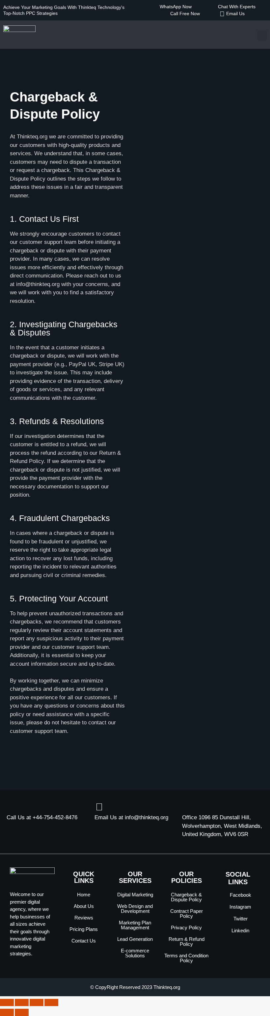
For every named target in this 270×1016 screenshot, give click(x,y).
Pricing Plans (83, 929)
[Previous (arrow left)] (7, 1012)
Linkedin (239, 930)
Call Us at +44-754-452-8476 (42, 817)
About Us (84, 906)
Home (83, 894)
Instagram (239, 907)
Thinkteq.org (166, 987)
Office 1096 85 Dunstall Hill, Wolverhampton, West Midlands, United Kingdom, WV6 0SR (222, 825)
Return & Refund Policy (186, 941)
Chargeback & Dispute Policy (186, 897)
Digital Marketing (135, 894)
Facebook (240, 895)
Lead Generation (135, 939)
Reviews (83, 917)
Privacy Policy (186, 927)
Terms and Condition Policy (186, 958)
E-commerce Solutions (135, 953)
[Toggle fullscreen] (22, 1002)
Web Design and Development (135, 908)
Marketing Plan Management (135, 925)
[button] (262, 35)
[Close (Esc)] (51, 1002)
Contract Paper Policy (186, 913)
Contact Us (83, 940)
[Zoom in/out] (7, 1002)
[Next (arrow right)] (22, 1012)
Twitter (240, 918)
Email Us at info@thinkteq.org (131, 817)
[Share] (36, 1002)
